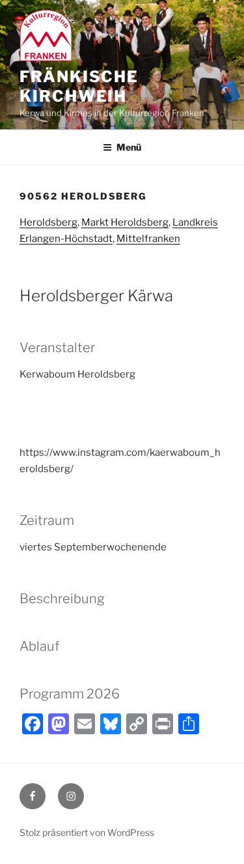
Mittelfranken (148, 239)
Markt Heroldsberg (125, 222)
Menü (128, 147)
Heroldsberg (48, 222)
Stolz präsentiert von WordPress (87, 832)
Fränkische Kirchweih (79, 86)
